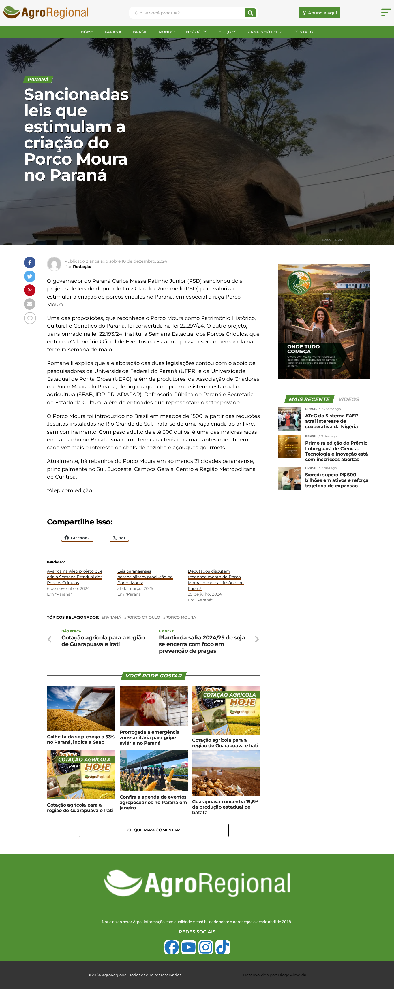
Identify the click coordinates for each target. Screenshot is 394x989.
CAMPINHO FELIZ (265, 31)
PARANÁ (113, 31)
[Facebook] (171, 947)
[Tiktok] (222, 947)
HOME (87, 31)
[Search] (250, 12)
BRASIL (140, 31)
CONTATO (303, 31)
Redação (82, 266)
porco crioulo (143, 618)
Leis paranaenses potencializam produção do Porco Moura (145, 577)
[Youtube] (188, 947)
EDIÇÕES (227, 31)
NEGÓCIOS (196, 31)
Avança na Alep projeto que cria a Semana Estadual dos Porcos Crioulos (74, 577)
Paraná (112, 618)
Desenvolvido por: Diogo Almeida (274, 975)
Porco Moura (180, 618)
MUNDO (167, 31)
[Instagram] (205, 947)
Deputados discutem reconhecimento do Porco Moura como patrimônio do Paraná (216, 580)
